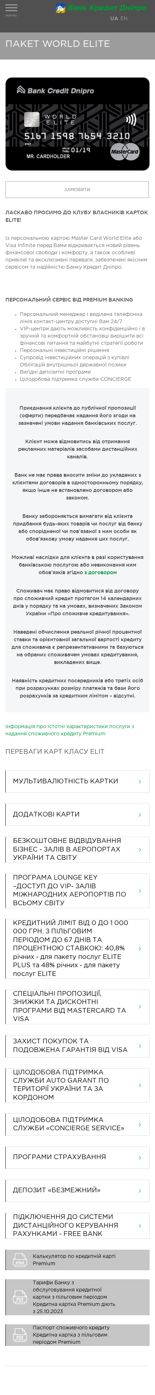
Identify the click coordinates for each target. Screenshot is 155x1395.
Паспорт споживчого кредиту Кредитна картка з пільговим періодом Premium (71, 1335)
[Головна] (103, 8)
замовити (77, 189)
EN (124, 19)
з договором (100, 572)
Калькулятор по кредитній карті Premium (74, 1260)
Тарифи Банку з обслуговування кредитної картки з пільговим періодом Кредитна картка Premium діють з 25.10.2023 (74, 1297)
